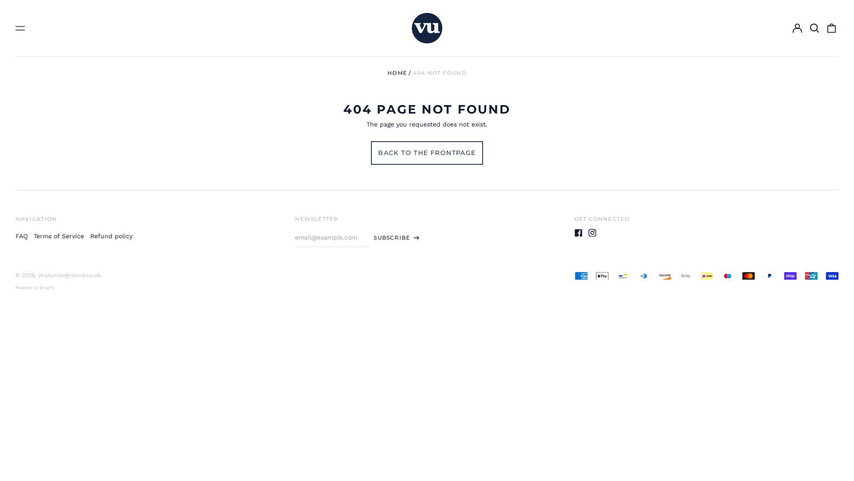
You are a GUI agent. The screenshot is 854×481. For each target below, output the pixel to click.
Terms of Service (59, 236)
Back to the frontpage (426, 153)
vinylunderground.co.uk (69, 275)
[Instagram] (592, 233)
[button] (814, 28)
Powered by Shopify (35, 287)
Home (397, 72)
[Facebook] (579, 233)
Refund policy (111, 236)
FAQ (22, 236)
